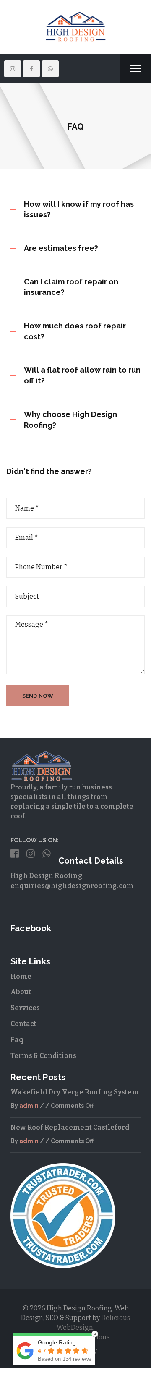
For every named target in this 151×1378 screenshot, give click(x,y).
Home (20, 976)
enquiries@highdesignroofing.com (72, 886)
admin (29, 1105)
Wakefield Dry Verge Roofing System (74, 1092)
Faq (16, 1040)
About (20, 992)
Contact (23, 1024)
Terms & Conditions (43, 1056)
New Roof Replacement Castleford (69, 1127)
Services (25, 1008)
